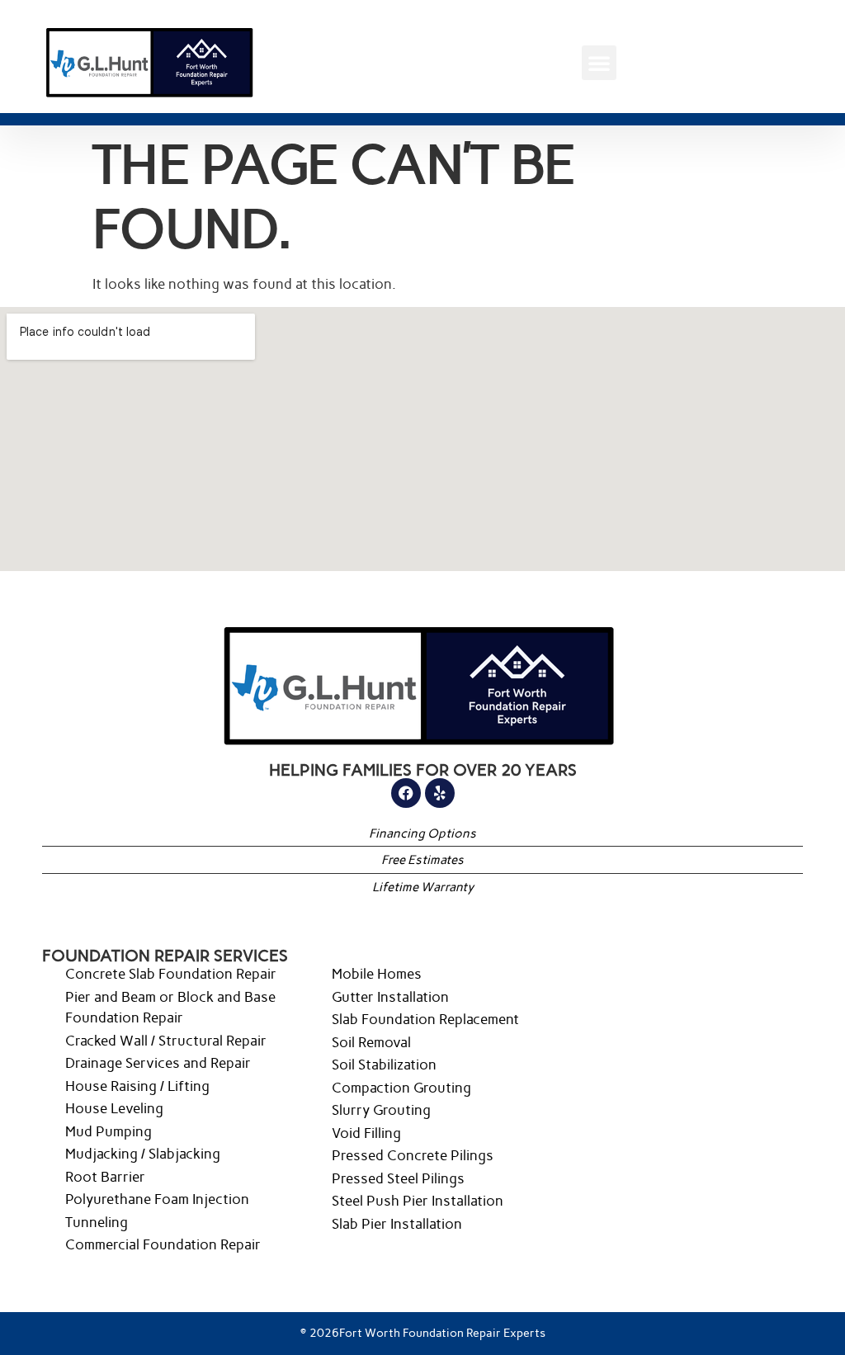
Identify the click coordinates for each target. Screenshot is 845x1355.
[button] (599, 62)
